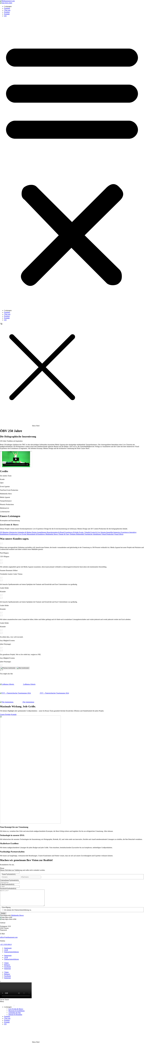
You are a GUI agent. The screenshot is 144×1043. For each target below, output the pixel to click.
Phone (2, 868)
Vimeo (6, 963)
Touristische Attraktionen (92, 534)
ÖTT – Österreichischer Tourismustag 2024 (54, 693)
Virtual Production (107, 534)
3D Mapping (4, 532)
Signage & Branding (15, 1014)
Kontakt (7, 14)
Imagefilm (109, 532)
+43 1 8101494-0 (6, 944)
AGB (6, 950)
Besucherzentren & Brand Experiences (60, 532)
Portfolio (7, 8)
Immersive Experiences (121, 532)
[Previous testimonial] (8, 668)
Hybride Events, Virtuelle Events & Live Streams (89, 532)
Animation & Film (14, 1013)
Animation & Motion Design (27, 532)
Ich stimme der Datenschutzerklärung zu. (17, 910)
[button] (72, 163)
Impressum (7, 948)
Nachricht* (8, 888)
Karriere (7, 12)
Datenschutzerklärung (11, 952)
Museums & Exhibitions (16, 1011)
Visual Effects (118, 534)
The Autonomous (28, 702)
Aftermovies (13, 532)
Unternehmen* (9, 880)
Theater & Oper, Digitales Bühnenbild (71, 534)
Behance (7, 965)
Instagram (7, 968)
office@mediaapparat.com (8, 937)
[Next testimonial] (23, 668)
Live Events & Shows (15, 1009)
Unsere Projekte (5, 714)
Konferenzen (13, 534)
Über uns (7, 10)
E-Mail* (7, 884)
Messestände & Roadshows (36, 534)
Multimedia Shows (52, 534)
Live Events (22, 534)
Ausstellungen (42, 532)
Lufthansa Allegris (29, 684)
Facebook (7, 967)
